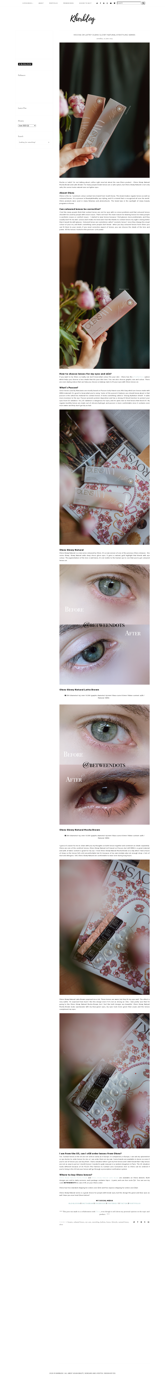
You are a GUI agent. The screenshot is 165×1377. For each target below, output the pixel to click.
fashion (102, 1222)
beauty (70, 1222)
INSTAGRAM (87, 1203)
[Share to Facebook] (137, 1222)
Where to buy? (85, 3)
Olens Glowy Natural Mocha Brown (73, 1178)
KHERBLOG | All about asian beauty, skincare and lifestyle (79, 1373)
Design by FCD (109, 1373)
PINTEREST (112, 1203)
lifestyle (115, 1222)
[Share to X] (134, 1222)
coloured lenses (79, 1222)
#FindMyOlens (138, 377)
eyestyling (95, 1222)
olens (61, 1224)
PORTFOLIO (53, 3)
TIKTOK (124, 1203)
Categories (27, 3)
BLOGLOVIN (74, 1203)
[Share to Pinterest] (141, 1222)
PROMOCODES (68, 3)
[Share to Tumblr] (144, 1222)
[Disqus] (104, 1259)
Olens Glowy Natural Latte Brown (105, 1178)
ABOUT (41, 3)
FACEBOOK (100, 1203)
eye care (88, 1222)
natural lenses (124, 1222)
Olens (98, 1212)
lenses (108, 1222)
